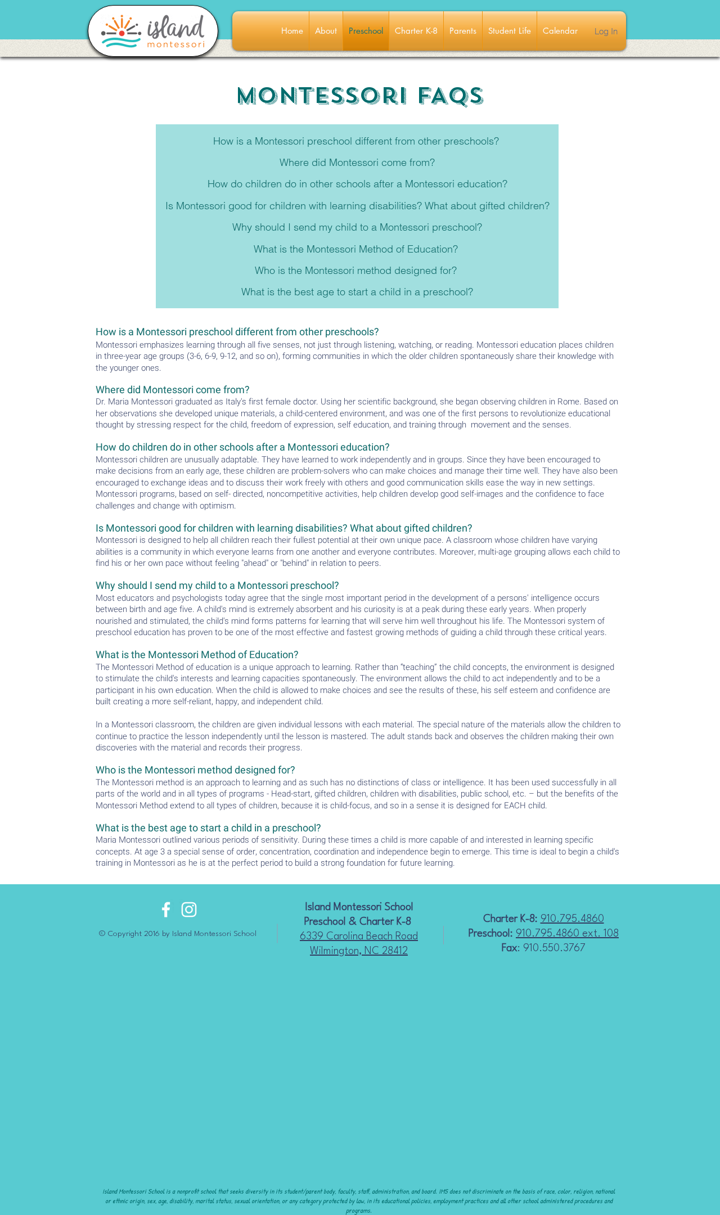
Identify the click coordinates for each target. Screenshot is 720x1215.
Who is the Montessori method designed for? (356, 270)
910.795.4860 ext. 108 (567, 934)
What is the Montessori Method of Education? (356, 248)
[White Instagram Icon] (189, 909)
